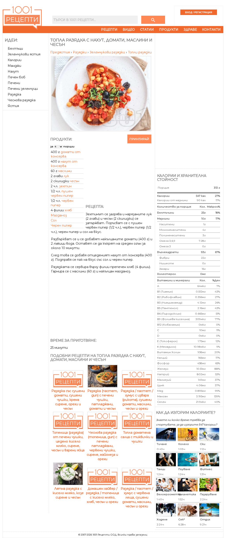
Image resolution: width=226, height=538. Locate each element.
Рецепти (109, 30)
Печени (14, 83)
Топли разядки (140, 52)
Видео (129, 30)
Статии (147, 30)
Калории (14, 60)
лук (66, 176)
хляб (68, 210)
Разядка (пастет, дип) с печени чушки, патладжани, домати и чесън (102, 400)
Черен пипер (61, 225)
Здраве (190, 30)
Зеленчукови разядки (108, 52)
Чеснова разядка (22, 100)
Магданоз (59, 215)
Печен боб (16, 77)
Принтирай (139, 139)
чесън (74, 181)
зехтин (65, 186)
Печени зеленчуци (23, 89)
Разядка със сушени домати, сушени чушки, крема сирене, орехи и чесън (68, 400)
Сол (54, 220)
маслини (65, 171)
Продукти (168, 30)
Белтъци (15, 49)
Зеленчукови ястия (24, 54)
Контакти (211, 30)
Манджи (14, 66)
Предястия (60, 52)
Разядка (14, 94)
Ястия (13, 106)
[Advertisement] (26, 178)
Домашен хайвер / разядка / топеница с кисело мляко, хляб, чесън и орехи (102, 495)
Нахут (13, 71)
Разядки (80, 52)
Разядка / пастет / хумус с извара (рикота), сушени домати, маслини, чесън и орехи (137, 400)
